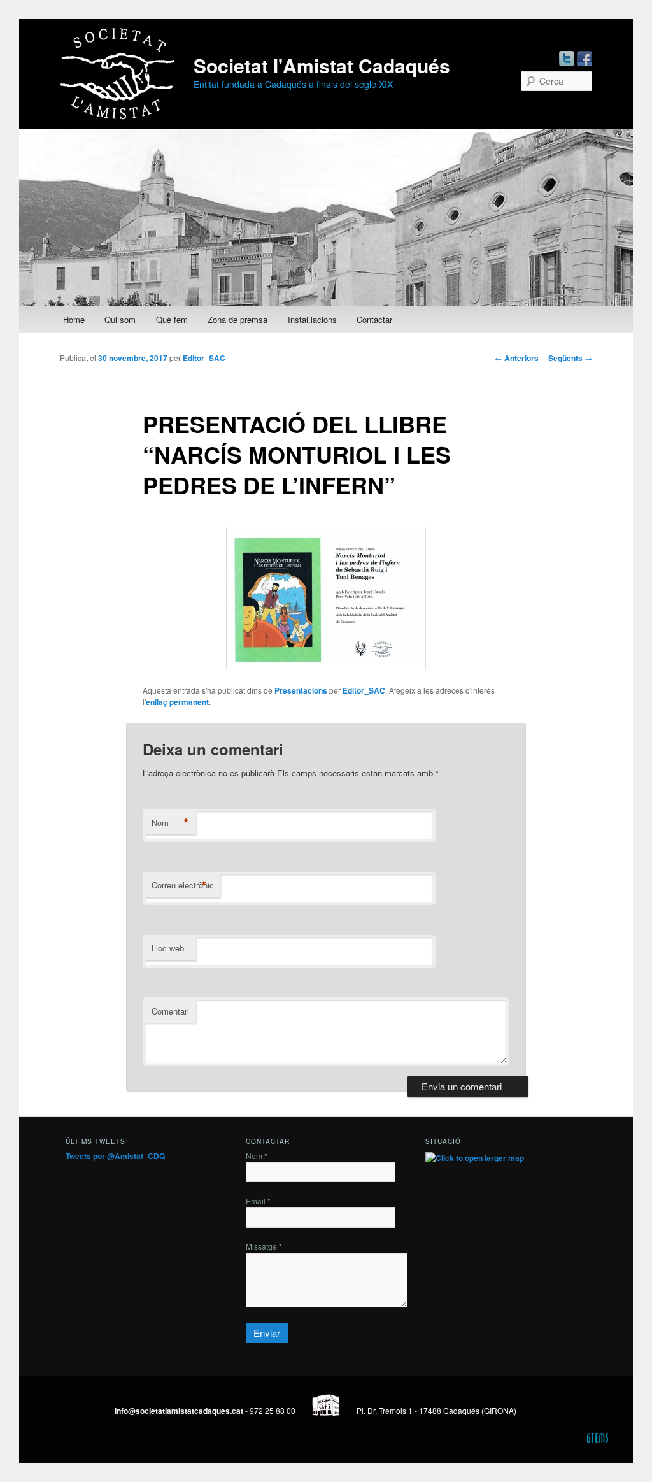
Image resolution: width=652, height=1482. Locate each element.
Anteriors (517, 358)
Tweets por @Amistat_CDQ (115, 1156)
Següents (570, 358)
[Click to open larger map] (474, 1158)
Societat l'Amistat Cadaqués (322, 65)
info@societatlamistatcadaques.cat (179, 1410)
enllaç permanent (177, 702)
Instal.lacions (312, 319)
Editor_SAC (204, 358)
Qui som (120, 319)
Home (74, 319)
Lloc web (168, 948)
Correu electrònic (183, 885)
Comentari (170, 1011)
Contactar (374, 319)
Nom (170, 823)
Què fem (172, 319)
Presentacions (300, 690)
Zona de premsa (237, 319)
